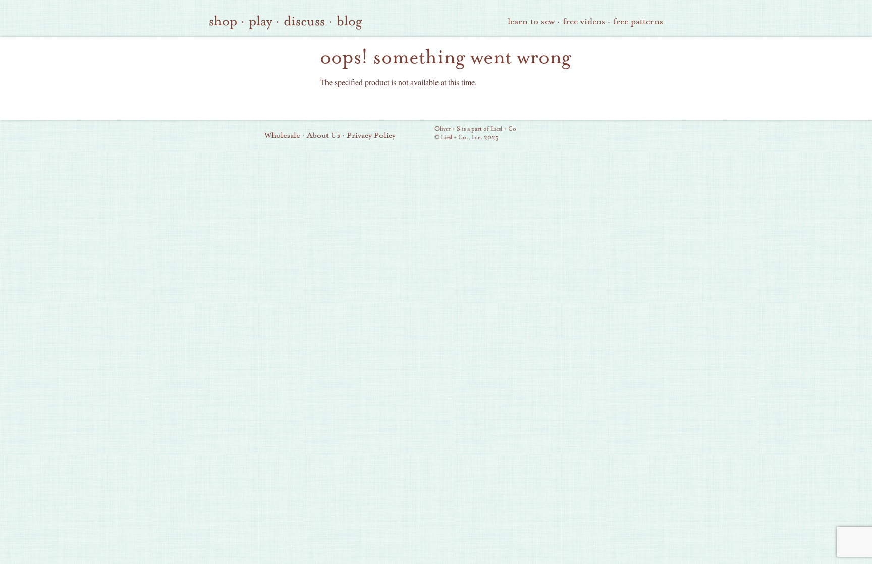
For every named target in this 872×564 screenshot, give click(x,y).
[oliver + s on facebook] (605, 134)
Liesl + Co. (420, 134)
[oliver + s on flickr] (588, 134)
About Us (323, 135)
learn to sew (531, 21)
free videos (584, 21)
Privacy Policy (371, 135)
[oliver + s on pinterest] (571, 134)
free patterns (638, 21)
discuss (304, 21)
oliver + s (254, 67)
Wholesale (282, 135)
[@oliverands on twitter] (622, 134)
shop (223, 21)
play (260, 21)
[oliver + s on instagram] (639, 134)
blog (349, 21)
